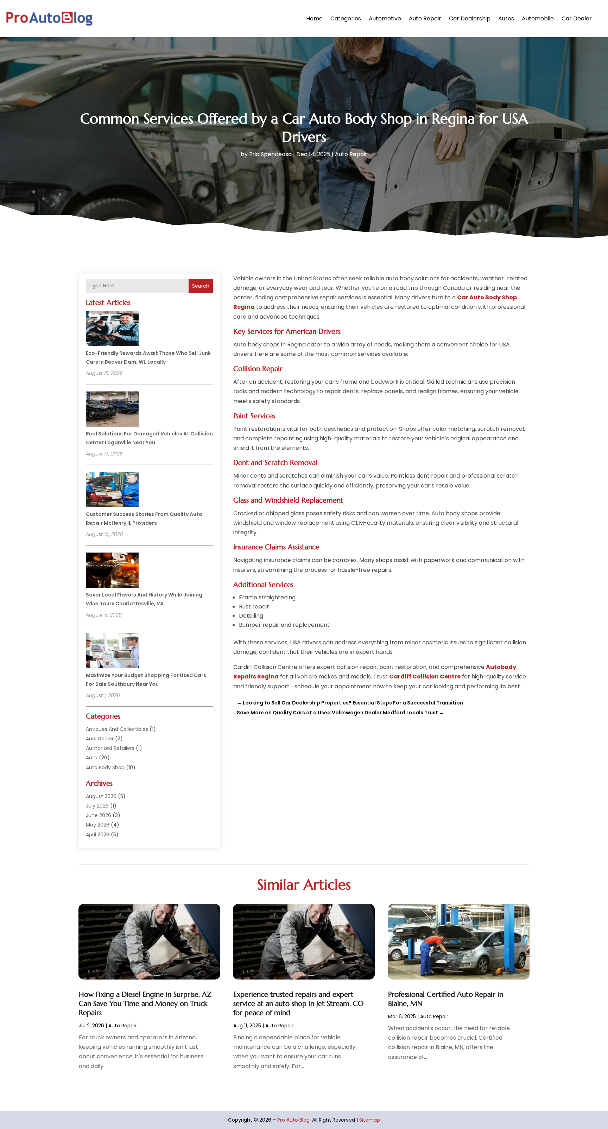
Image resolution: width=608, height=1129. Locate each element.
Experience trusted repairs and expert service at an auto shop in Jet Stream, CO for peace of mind (298, 1003)
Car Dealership (469, 18)
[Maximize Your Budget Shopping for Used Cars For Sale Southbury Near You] (112, 651)
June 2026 (98, 815)
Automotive (385, 18)
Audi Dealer (100, 738)
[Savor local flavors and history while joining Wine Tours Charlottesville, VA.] (112, 571)
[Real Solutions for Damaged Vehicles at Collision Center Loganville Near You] (112, 410)
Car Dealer (577, 18)
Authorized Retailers (110, 748)
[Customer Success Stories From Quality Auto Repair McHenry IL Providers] (112, 490)
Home (314, 18)
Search (200, 285)
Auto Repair (425, 18)
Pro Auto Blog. (294, 1119)
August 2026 (101, 796)
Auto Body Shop (105, 767)
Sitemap (369, 1119)
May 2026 (97, 824)
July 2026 (97, 805)
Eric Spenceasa (270, 154)
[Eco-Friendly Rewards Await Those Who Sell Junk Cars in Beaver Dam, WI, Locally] (112, 329)
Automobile (538, 18)
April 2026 (97, 834)
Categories (345, 18)
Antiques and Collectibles (117, 729)
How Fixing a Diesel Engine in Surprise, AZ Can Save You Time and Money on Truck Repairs (145, 1003)
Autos (506, 18)
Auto (91, 757)
